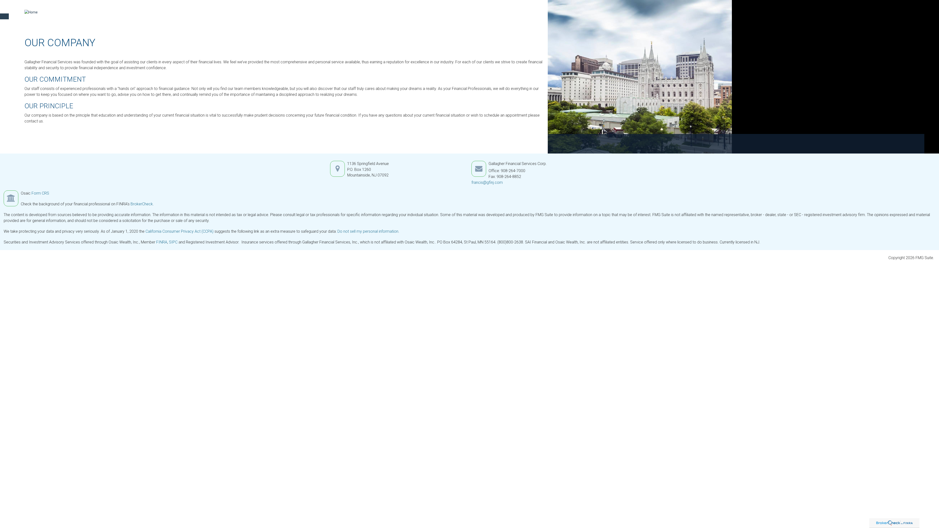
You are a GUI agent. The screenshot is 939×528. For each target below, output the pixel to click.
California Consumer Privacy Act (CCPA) (179, 231)
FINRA (161, 242)
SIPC (173, 242)
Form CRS (40, 193)
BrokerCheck (142, 204)
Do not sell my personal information (367, 231)
